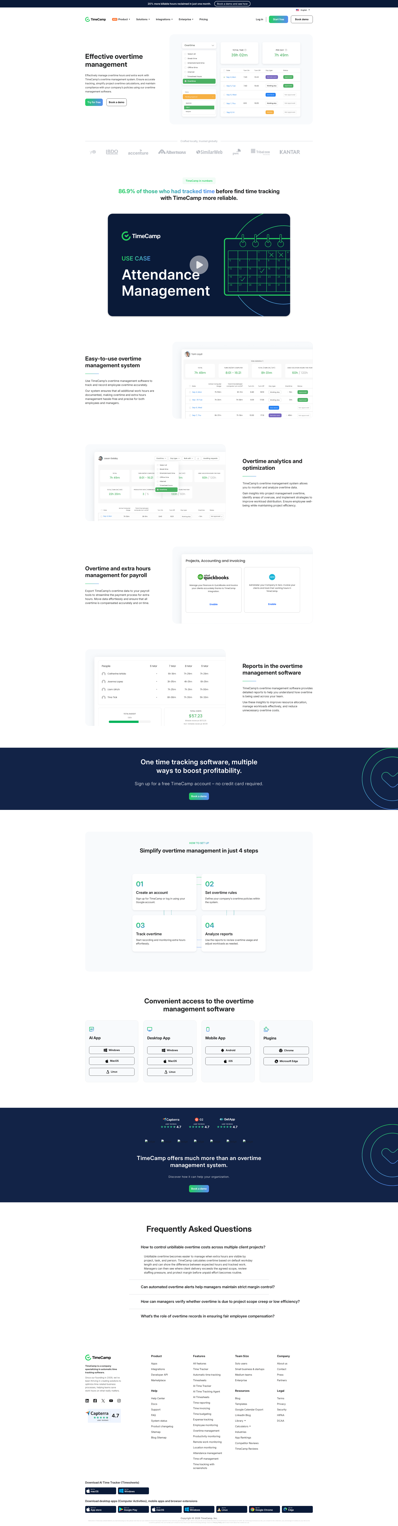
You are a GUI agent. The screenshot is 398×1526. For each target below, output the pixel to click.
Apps (154, 1363)
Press (280, 1374)
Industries (240, 1431)
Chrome (289, 1050)
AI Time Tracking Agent (206, 1391)
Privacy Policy (217, 1522)
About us (282, 1363)
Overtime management (206, 1430)
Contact (281, 1369)
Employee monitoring (205, 1425)
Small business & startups (249, 1369)
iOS (231, 1060)
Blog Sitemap (159, 1437)
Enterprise (241, 1380)
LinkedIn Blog (243, 1415)
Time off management (205, 1458)
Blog (237, 1398)
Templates (241, 1403)
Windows (114, 1050)
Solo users (241, 1363)
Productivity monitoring (206, 1436)
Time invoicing (201, 1408)
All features (199, 1363)
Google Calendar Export (249, 1409)
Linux (114, 1071)
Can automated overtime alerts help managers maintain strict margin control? (208, 1287)
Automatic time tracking (207, 1374)
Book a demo (116, 102)
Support (155, 1409)
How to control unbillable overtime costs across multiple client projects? (203, 1247)
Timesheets (199, 1380)
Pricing (203, 19)
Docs (154, 1403)
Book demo (302, 19)
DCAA (280, 1420)
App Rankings (243, 1437)
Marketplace (158, 1380)
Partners (282, 1380)
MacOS (114, 1060)
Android (230, 1050)
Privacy (281, 1403)
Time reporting (201, 1402)
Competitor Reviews (247, 1443)
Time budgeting (202, 1413)
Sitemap (156, 1431)
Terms (280, 1398)
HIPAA (280, 1415)
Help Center (158, 1398)
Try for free (94, 102)
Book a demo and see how (232, 3)
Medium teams (243, 1374)
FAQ (153, 1415)
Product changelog (162, 1426)
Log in (259, 19)
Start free (278, 19)
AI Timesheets (201, 1397)
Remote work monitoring (207, 1441)
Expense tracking (203, 1419)
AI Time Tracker (202, 1385)
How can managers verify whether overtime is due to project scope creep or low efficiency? (220, 1301)
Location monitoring (204, 1447)
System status (159, 1420)
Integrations (158, 1369)
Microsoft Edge (289, 1061)
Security (282, 1409)
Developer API (159, 1374)
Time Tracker (200, 1369)
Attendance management (207, 1453)
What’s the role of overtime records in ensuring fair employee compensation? (208, 1316)
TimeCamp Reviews (246, 1448)
